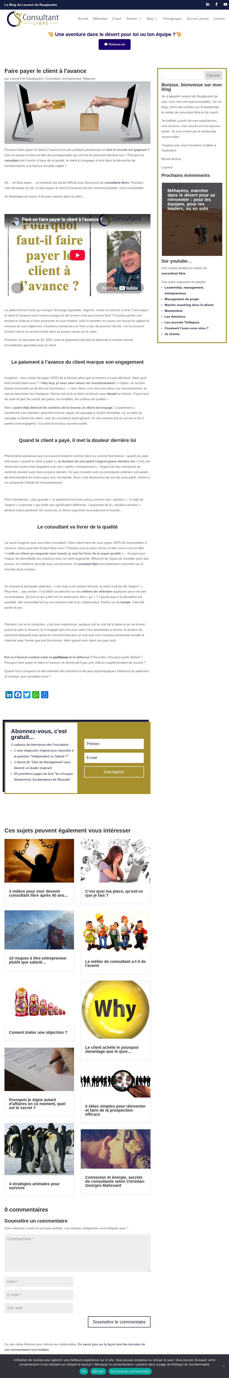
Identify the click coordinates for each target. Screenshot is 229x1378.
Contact (219, 18)
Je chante (172, 334)
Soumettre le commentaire (119, 1321)
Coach (116, 18)
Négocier (89, 78)
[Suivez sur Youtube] (225, 4)
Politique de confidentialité (130, 1371)
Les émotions (175, 316)
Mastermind (173, 310)
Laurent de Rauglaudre (26, 78)
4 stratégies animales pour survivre (34, 1186)
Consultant (53, 78)
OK (84, 1371)
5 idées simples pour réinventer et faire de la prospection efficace (115, 1110)
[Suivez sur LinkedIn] (207, 4)
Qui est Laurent (198, 18)
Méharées (100, 18)
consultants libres (116, 182)
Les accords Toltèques (182, 322)
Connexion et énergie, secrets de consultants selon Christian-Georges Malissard (115, 1181)
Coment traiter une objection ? (38, 1032)
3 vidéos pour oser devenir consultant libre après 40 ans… (38, 893)
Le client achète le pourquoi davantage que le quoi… (111, 1049)
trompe (126, 602)
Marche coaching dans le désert (189, 305)
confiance (60, 657)
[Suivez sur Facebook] (216, 4)
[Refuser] (223, 1366)
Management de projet (182, 299)
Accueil (83, 18)
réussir (112, 393)
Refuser (98, 1371)
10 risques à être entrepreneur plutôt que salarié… (38, 960)
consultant (11, 160)
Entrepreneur (72, 78)
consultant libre (88, 564)
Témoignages (172, 18)
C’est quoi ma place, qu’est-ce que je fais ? (114, 893)
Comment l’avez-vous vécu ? (187, 328)
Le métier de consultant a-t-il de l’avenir (115, 963)
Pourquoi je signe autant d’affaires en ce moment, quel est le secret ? (37, 1104)
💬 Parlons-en (114, 44)
